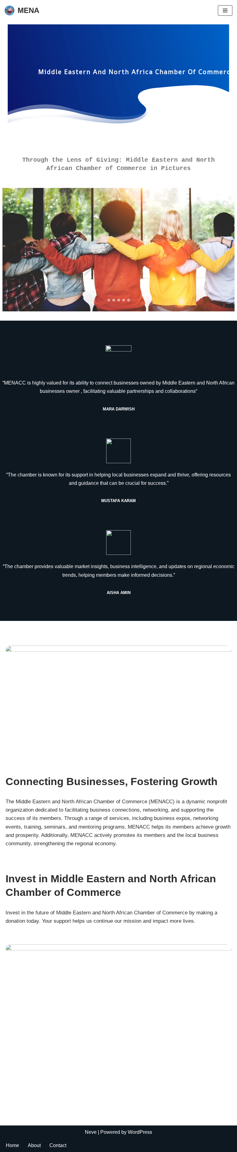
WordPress (140, 1132)
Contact (57, 1145)
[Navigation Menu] (225, 10)
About (34, 1145)
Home (12, 1145)
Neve (91, 1132)
